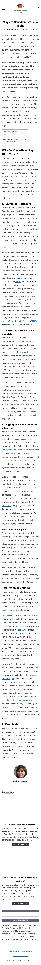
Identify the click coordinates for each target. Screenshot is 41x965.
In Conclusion (7, 144)
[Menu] (3, 9)
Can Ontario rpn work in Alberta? (20, 825)
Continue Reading (21, 844)
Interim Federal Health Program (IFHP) (19, 321)
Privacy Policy (27, 952)
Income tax (7, 615)
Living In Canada (31, 29)
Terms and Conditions (20, 956)
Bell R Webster (17, 29)
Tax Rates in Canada (9, 141)
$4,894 (24, 278)
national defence (26, 700)
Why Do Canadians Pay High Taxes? (14, 139)
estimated (22, 630)
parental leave (18, 352)
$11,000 (17, 281)
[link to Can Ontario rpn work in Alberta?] (20, 808)
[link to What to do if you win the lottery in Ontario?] (20, 861)
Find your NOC (14, 952)
